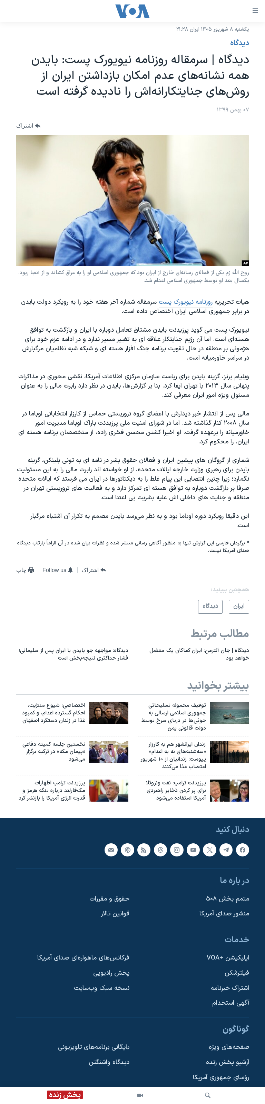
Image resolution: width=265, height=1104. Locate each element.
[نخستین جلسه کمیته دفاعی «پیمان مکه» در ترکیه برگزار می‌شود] (108, 752)
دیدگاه (239, 43)
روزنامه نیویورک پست (186, 302)
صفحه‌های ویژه (229, 1047)
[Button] (28, 126)
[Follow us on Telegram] (226, 849)
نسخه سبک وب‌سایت (101, 988)
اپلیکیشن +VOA (228, 958)
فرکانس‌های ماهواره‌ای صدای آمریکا (83, 958)
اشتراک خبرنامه (230, 988)
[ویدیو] (140, 1095)
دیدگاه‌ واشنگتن (109, 1062)
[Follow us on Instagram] (176, 849)
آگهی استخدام (230, 1003)
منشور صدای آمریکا (224, 914)
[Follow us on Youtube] (193, 849)
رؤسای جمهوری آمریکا (221, 1077)
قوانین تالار (115, 914)
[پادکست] (127, 849)
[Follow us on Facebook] (242, 849)
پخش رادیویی (111, 973)
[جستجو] (207, 1095)
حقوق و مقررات (109, 899)
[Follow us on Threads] (160, 849)
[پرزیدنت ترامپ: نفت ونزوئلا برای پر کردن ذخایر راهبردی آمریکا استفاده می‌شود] (229, 791)
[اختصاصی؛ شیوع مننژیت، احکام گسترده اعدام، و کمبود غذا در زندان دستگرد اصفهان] (108, 713)
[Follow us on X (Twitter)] (209, 849)
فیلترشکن (237, 973)
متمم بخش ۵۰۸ (227, 899)
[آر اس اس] (143, 849)
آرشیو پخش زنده (227, 1062)
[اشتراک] (111, 849)
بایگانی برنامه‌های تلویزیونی (93, 1047)
